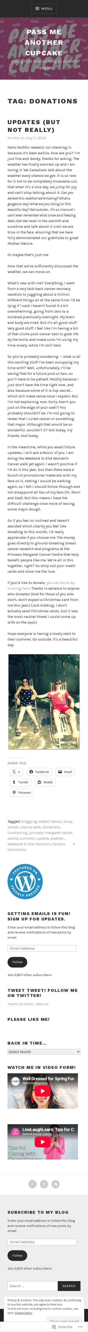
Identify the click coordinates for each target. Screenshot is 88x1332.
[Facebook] (55, 1184)
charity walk (30, 827)
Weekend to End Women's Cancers (36, 844)
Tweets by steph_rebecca (28, 1004)
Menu (47, 8)
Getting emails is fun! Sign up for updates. (39, 916)
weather (57, 838)
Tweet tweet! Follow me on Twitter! (43, 993)
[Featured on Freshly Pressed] (25, 898)
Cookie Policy (23, 1313)
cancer (13, 827)
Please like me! (29, 1019)
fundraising (17, 832)
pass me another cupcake (44, 42)
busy (67, 821)
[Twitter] (32, 1184)
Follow (17, 962)
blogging (29, 821)
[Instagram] (44, 1184)
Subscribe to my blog (38, 1212)
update (42, 838)
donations (51, 827)
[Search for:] (44, 1286)
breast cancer (50, 821)
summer (27, 838)
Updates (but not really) (34, 125)
